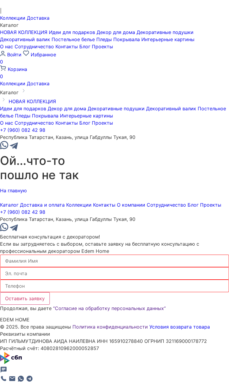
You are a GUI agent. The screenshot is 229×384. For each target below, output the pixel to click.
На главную (13, 190)
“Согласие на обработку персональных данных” (109, 308)
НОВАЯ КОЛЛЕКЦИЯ (23, 32)
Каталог (9, 205)
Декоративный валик (25, 39)
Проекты (102, 46)
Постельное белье (73, 39)
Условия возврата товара (179, 327)
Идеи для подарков (72, 32)
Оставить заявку (25, 298)
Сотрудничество (34, 46)
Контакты (66, 46)
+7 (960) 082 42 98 (22, 130)
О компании (131, 205)
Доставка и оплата (42, 205)
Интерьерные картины (167, 39)
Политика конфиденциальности (110, 327)
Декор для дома (116, 32)
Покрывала (126, 39)
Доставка (38, 18)
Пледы (104, 39)
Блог (84, 46)
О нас (6, 46)
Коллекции (12, 18)
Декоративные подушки (165, 32)
